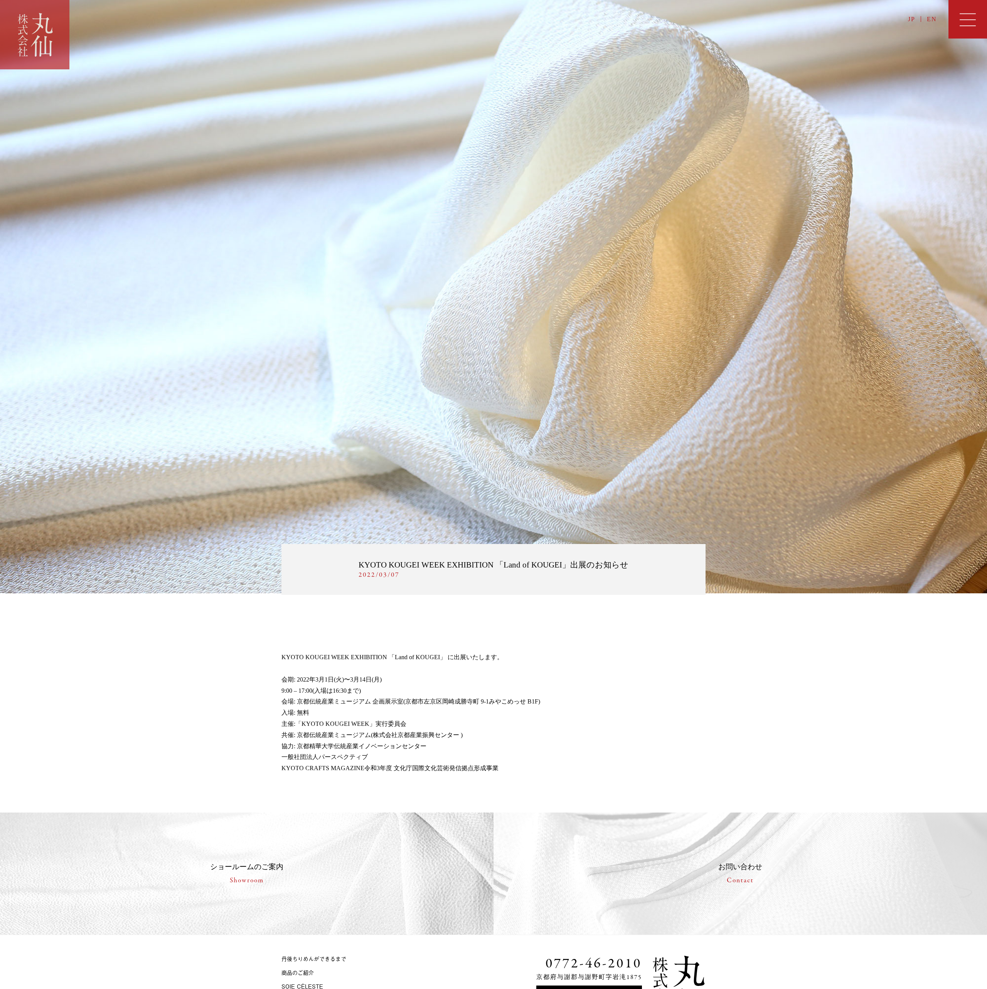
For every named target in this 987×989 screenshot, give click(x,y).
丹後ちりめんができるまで (313, 958)
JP (911, 19)
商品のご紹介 (297, 972)
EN (932, 19)
